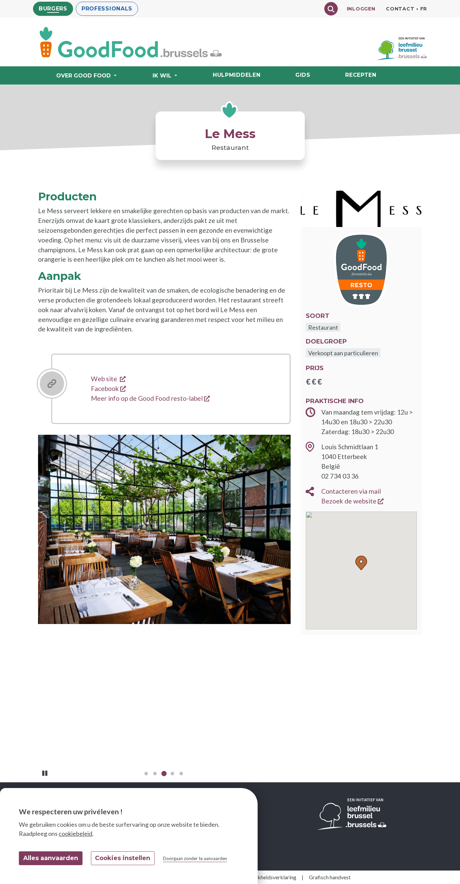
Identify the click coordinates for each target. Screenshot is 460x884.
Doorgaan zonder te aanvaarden (195, 858)
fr (423, 9)
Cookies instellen (122, 858)
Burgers (53, 8)
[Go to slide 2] (155, 775)
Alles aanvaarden (50, 858)
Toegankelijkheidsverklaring (263, 877)
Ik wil (162, 75)
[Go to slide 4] (172, 775)
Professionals (106, 8)
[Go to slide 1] (146, 775)
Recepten (360, 75)
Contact (400, 9)
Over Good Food (83, 75)
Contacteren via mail (351, 491)
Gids (302, 75)
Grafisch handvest (330, 877)
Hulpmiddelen (236, 75)
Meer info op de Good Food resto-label (150, 398)
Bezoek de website (352, 501)
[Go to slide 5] (181, 775)
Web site (108, 379)
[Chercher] (331, 8)
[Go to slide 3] (163, 775)
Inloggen (361, 9)
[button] (361, 563)
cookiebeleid (75, 833)
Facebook (108, 388)
